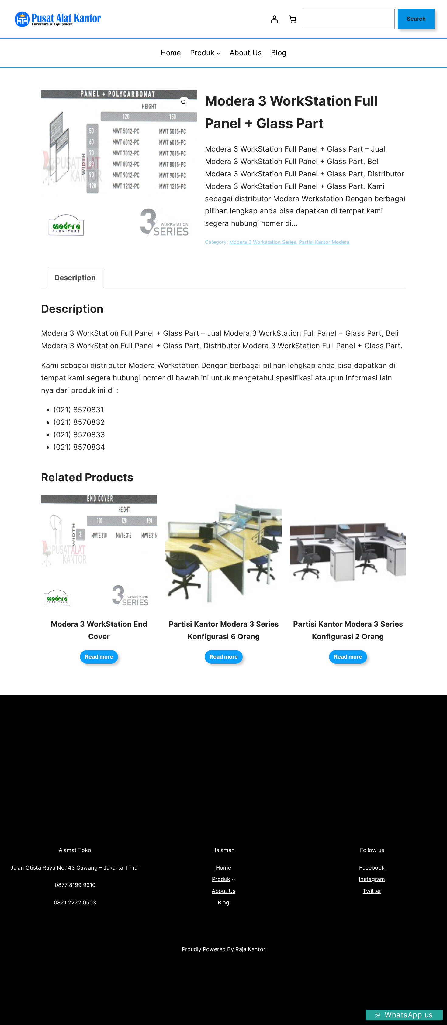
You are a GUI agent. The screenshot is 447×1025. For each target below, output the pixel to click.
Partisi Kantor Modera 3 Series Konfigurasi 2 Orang (348, 630)
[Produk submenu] (218, 53)
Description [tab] (75, 277)
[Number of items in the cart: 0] (292, 19)
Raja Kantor (250, 949)
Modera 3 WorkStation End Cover (99, 630)
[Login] (274, 19)
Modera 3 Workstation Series (262, 242)
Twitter (372, 891)
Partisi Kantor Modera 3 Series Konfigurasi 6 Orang (224, 630)
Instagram (372, 879)
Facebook (372, 867)
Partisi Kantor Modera (324, 242)
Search (416, 18)
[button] (183, 102)
